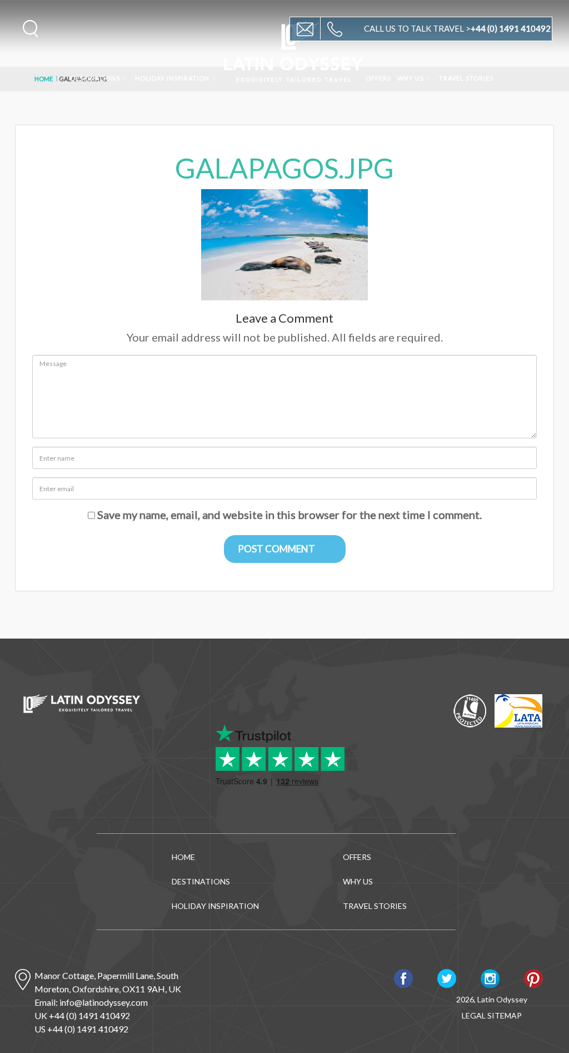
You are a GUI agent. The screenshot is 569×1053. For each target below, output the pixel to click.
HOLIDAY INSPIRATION (172, 78)
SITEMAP (504, 1015)
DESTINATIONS (95, 78)
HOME (183, 857)
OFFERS (378, 78)
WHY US (410, 78)
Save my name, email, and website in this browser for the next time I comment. (289, 514)
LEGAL (474, 1015)
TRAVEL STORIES (466, 78)
